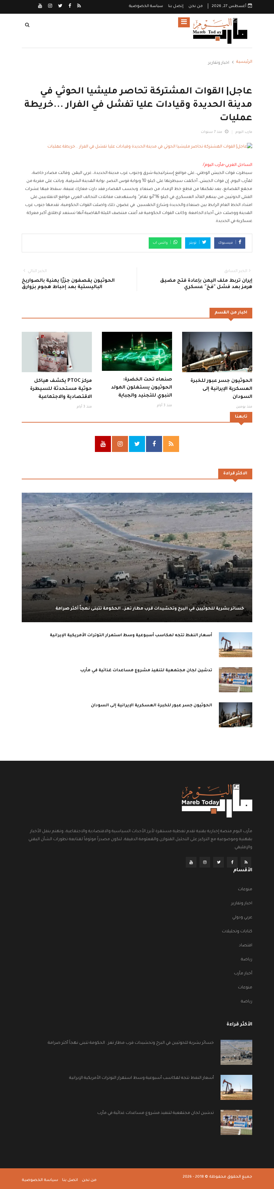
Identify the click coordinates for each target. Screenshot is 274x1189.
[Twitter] (59, 6)
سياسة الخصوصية (146, 6)
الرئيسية (244, 62)
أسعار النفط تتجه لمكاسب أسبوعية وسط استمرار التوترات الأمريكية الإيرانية (131, 635)
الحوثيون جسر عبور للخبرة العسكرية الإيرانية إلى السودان (221, 389)
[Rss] (78, 6)
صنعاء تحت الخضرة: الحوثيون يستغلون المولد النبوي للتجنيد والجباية (141, 388)
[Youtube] (40, 6)
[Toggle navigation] (184, 22)
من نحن (195, 6)
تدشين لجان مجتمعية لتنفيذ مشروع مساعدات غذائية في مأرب (146, 670)
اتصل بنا (70, 1180)
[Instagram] (49, 6)
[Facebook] (69, 6)
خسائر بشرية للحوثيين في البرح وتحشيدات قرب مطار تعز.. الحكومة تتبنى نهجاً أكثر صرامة (149, 609)
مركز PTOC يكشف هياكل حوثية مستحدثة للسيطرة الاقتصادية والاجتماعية (61, 389)
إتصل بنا (175, 6)
